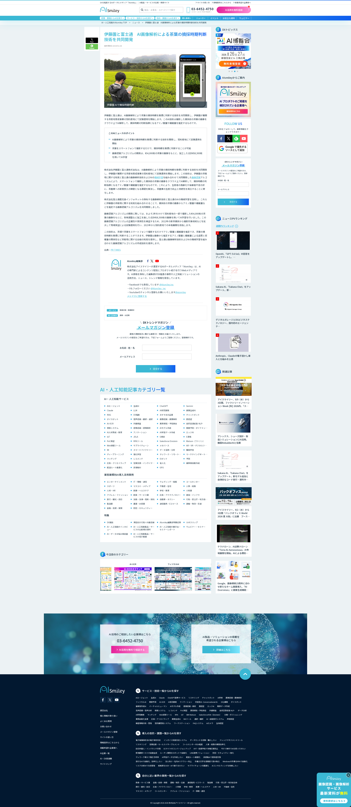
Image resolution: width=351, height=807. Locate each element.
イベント (214, 18)
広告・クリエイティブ (116, 463)
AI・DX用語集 (106, 758)
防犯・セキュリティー (142, 508)
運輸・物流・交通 (194, 503)
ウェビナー (244, 18)
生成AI (136, 406)
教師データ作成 (223, 706)
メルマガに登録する (137, 296)
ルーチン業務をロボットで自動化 (173, 753)
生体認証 (219, 723)
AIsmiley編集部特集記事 (170, 522)
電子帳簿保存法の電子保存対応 (148, 740)
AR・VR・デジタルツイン (197, 445)
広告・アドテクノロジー (170, 495)
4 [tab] (237, 71)
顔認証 (189, 419)
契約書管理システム (163, 723)
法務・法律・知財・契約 (144, 499)
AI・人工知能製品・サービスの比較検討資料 (143, 528)
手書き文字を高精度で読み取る (207, 761)
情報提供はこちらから (222, 2)
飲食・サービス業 (141, 495)
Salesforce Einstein (168, 441)
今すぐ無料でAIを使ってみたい (233, 748)
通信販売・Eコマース (169, 503)
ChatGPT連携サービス (176, 697)
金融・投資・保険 (114, 508)
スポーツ (111, 486)
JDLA (135, 436)
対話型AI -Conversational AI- (206, 702)
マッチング (112, 458)
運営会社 (104, 710)
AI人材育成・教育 (114, 432)
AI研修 (220, 697)
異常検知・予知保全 (168, 423)
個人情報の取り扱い (108, 715)
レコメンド (138, 458)
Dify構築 (224, 702)
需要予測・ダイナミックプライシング (197, 428)
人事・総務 (191, 486)
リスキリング (193, 697)
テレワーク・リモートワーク (171, 454)
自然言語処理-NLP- (194, 423)
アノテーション (140, 432)
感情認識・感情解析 (142, 428)
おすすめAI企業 (166, 414)
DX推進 (136, 414)
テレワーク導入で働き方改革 (147, 757)
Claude (110, 410)
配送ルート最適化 (114, 467)
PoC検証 (110, 441)
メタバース (164, 445)
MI (108, 450)
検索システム (112, 428)
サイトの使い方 (203, 2)
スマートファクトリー (143, 450)
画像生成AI (191, 410)
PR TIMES (116, 249)
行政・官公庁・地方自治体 (197, 499)
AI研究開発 (164, 410)
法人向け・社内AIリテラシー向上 (178, 761)
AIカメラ (209, 723)
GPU (162, 467)
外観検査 (137, 423)
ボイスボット (112, 419)
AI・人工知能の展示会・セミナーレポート (170, 528)
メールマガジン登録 (108, 731)
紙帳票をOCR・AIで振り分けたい (171, 765)
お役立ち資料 (229, 18)
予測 (188, 458)
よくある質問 (106, 721)
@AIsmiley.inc (166, 284)
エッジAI (190, 432)
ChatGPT (164, 406)
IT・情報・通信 (140, 481)
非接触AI (137, 467)
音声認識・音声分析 (144, 710)
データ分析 (242, 710)
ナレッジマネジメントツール (231, 740)
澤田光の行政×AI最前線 (143, 522)
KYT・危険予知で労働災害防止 (206, 748)
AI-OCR (110, 423)
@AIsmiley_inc (158, 288)
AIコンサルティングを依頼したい (225, 765)
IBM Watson (191, 714)
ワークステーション (182, 723)
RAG (109, 414)
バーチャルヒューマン (158, 706)
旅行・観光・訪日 (114, 499)
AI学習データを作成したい (172, 757)
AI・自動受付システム (215, 719)
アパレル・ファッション (117, 495)
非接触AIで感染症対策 (212, 757)
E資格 (188, 436)
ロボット (163, 458)
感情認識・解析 (189, 706)
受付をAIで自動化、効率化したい (149, 761)
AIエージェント (113, 406)
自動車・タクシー (167, 499)
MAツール (187, 719)
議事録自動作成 (193, 463)
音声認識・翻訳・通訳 (143, 419)
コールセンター (193, 481)
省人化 (162, 463)
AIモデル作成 (165, 428)
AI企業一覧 (105, 753)
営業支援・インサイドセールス (144, 463)
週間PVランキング (225, 226)
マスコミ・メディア (142, 486)
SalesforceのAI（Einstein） (210, 714)
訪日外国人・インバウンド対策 (148, 748)
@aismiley (180, 292)
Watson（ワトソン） (195, 441)
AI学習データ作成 (167, 432)
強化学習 (137, 454)
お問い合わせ (106, 726)
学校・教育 (164, 490)
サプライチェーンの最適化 (198, 765)
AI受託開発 (172, 702)
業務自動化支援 (142, 719)
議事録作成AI (141, 706)
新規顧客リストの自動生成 (146, 753)
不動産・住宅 (165, 486)
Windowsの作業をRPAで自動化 (235, 761)
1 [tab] (229, 71)
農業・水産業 (125, 315)
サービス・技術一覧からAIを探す (160, 691)
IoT (108, 436)
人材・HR (111, 490)
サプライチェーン (141, 445)
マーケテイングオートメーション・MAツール (197, 454)
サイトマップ (106, 764)
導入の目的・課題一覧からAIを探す (161, 733)
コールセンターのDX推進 (193, 744)
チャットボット (193, 414)
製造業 (110, 503)
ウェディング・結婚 (168, 481)
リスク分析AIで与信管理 (145, 765)
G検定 (162, 436)
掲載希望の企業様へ (243, 2)
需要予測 (152, 702)
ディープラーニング (115, 454)
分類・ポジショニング (233, 714)
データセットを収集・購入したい (203, 740)
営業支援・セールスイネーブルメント (164, 744)
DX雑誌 (110, 522)
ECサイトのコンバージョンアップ (177, 748)
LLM (135, 410)
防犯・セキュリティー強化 (223, 753)
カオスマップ (192, 522)
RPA (176, 714)
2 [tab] (232, 71)
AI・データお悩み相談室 (117, 534)
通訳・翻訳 (198, 719)
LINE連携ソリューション (200, 753)
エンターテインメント (116, 481)
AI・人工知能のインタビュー (117, 528)
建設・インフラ (193, 495)
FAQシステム (198, 723)
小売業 (189, 490)
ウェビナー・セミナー (195, 526)
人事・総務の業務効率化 (215, 744)
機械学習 (158, 177)
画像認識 (196, 177)
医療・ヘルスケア (141, 490)
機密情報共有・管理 (144, 723)
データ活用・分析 (167, 450)
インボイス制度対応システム (175, 740)
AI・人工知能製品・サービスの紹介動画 (143, 535)
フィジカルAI (141, 702)
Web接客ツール (114, 445)
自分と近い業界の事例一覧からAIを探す (164, 775)
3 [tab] (234, 71)
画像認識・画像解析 (127, 310)
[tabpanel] (233, 51)
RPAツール (138, 441)
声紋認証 (230, 719)
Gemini (189, 406)
